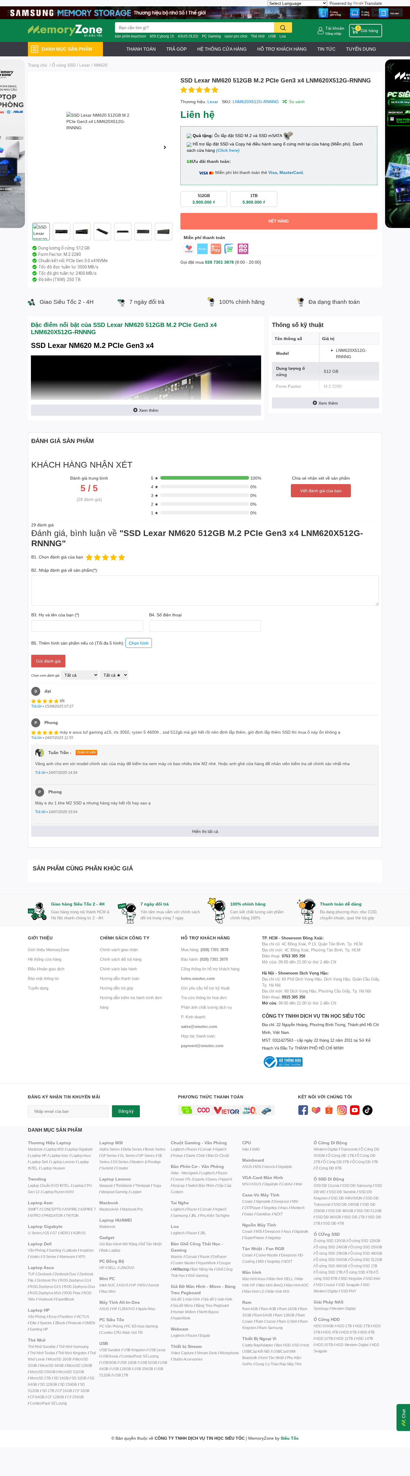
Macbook (35, 1149)
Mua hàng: (204, 949)
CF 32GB (82, 1390)
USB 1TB (120, 1375)
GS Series (120, 1162)
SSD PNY (348, 1291)
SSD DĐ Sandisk (342, 1192)
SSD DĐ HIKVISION (346, 1198)
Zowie (190, 1155)
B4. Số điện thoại (165, 614)
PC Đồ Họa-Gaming (142, 1326)
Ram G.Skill (288, 1321)
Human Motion (184, 1312)
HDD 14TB (364, 1338)
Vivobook (45, 1299)
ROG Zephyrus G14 (75, 1280)
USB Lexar (156, 1350)
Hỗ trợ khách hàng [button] (205, 937)
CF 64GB (37, 1397)
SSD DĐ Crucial (326, 1185)
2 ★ (154, 504)
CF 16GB (64, 1390)
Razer (192, 1149)
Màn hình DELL (280, 1279)
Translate (373, 3)
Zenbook (45, 1274)
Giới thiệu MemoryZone (48, 949)
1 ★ (154, 512)
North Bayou (209, 1312)
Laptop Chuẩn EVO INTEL (49, 1185)
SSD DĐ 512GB (369, 1210)
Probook (75, 1323)
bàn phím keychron (130, 36)
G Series (49, 1256)
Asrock (153, 1285)
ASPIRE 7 (88, 1209)
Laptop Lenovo (63, 1162)
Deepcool (281, 1201)
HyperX (221, 1149)
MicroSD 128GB (79, 1365)
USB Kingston (134, 1350)
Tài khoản (334, 28)
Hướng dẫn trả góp (116, 988)
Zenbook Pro (47, 1280)
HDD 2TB (362, 1326)
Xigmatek (263, 1201)
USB (272, 36)
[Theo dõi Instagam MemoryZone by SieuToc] (342, 1110)
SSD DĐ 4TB (333, 1223)
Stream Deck (207, 1353)
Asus (284, 1207)
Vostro (35, 1256)
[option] (102, 147)
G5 (46, 1233)
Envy (52, 1316)
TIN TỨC (326, 49)
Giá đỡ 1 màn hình (185, 1299)
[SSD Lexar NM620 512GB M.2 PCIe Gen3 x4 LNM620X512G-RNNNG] (102, 147)
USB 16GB (128, 1362)
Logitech (177, 1149)
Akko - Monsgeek (184, 1173)
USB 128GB (121, 1369)
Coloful (287, 1184)
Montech (298, 1207)
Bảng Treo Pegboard (212, 1305)
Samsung (180, 1215)
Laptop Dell (39, 1162)
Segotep (270, 1207)
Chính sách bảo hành (118, 968)
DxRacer (220, 1256)
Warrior (176, 1256)
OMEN (89, 1323)
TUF (31, 1274)
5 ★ (154, 478)
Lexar (212, 101)
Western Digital (326, 1149)
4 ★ (154, 486)
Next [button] (165, 147)
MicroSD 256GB (42, 1372)
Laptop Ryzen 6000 (58, 1192)
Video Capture (182, 1353)
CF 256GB (75, 1397)
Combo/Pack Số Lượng (48, 1403)
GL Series (127, 1155)
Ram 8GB (268, 1309)
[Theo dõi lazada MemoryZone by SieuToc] (316, 1110)
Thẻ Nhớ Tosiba (42, 1353)
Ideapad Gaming (114, 1192)
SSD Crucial (325, 1285)
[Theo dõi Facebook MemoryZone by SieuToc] (303, 1110)
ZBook (60, 1323)
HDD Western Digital (352, 1345)
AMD (256, 1149)
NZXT (278, 1214)
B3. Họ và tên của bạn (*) (55, 614)
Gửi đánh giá (48, 660)
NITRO (35, 1215)
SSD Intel (372, 1278)
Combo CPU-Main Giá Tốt (122, 1332)
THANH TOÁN (141, 49)
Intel (245, 1149)
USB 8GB (108, 1362)
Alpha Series (109, 1149)
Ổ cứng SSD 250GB (366, 1247)
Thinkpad (142, 1185)
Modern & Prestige (146, 1162)
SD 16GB (61, 1378)
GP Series (146, 1155)
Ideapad (106, 1185)
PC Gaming (211, 36)
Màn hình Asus (253, 1279)
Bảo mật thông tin (43, 978)
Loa (282, 36)
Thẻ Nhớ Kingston (72, 1353)
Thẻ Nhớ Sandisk (42, 1346)
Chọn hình (139, 642)
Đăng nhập (333, 33)
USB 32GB (148, 1362)
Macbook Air (109, 1209)
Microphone (229, 1353)
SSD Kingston (351, 1278)
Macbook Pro (132, 1209)
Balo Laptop (110, 1250)
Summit (107, 1168)
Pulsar (178, 1155)
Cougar (225, 1263)
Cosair (247, 1201)
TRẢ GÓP (176, 49)
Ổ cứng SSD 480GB (366, 1253)
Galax (248, 1214)
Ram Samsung (271, 1327)
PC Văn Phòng (111, 1326)
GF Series (109, 1155)
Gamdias (263, 1214)
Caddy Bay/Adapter (257, 1345)
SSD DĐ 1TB (354, 1217)
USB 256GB (143, 1369)
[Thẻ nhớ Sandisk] (205, 12)
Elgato (205, 1335)
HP (101, 1267)
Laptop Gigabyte (80, 1149)
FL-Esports (195, 1179)
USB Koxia (109, 1356)
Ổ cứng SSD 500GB (331, 1259)
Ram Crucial (266, 1321)
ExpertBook (65, 1299)
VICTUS (82, 1316)
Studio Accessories (187, 1359)
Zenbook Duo (65, 1274)
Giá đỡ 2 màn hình (218, 1299)
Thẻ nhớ (258, 36)
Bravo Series (155, 1149)
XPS (81, 1256)
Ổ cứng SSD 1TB (363, 1266)
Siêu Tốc (290, 1438)
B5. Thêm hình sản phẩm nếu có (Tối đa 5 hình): (90, 642)
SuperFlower (254, 1237)
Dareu (212, 1179)
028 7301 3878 (219, 262)
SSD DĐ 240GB (346, 1204)
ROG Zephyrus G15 (45, 1286)
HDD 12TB (344, 1338)
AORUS (79, 1233)
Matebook (107, 1226)
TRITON (72, 1215)
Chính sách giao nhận (119, 949)
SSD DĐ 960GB (328, 1217)
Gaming (55, 1250)
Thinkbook (124, 1185)
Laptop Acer (59, 1155)
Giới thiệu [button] (40, 937)
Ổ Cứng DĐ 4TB (365, 1162)
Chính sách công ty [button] (124, 937)
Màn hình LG (254, 1291)
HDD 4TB (330, 1332)
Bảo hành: (204, 959)
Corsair (206, 1149)
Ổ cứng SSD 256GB (331, 1253)
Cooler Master (184, 1263)
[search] (283, 27)
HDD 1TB (344, 1326)
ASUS (123, 1285)
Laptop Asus (81, 1155)
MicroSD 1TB (40, 1378)
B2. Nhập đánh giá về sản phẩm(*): (64, 570)
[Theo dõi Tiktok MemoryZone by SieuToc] (367, 1110)
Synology (321, 1308)
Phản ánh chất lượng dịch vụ (206, 1007)
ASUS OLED (188, 36)
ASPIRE (70, 1209)
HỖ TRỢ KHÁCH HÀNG (282, 49)
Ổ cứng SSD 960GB (331, 1266)
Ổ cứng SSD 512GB (366, 1259)
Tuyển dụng (38, 988)
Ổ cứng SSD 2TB (328, 1272)
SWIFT (33, 1209)
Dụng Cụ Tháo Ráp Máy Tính (278, 1364)
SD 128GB (48, 1384)
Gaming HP (39, 1329)
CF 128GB (55, 1397)
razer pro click (236, 36)
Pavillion (66, 1316)
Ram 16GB (288, 1309)
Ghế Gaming (198, 1275)
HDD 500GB (323, 1326)
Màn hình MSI (278, 1291)
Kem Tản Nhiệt (272, 1357)
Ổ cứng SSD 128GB (364, 1240)
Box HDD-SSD (288, 1345)
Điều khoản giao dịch (46, 968)
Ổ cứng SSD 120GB (329, 1240)
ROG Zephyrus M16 (45, 1293)
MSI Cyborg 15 (162, 36)
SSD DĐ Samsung (357, 1185)
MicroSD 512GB (71, 1372)
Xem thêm (148, 410)
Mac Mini (108, 1291)
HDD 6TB (349, 1332)
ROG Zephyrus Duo (79, 1286)
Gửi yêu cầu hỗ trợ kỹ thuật (205, 988)
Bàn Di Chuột (218, 1155)
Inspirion (86, 1250)
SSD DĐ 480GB (340, 1210)
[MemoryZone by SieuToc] (65, 31)
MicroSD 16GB (59, 1359)
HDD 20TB (324, 1345)
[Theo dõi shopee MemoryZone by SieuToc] (329, 1110)
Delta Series (132, 1149)
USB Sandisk (109, 1350)
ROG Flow (72, 1293)
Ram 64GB (263, 1315)
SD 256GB (68, 1384)
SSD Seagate (349, 1285)
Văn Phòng (37, 1250)
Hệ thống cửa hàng (44, 959)
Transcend (349, 1149)
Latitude (70, 1250)
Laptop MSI (55, 1149)
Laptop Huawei (53, 1168)
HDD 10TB (324, 1338)
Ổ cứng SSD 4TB (358, 1272)
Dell (201, 1155)
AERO (65, 1233)
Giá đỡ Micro (183, 1305)
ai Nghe (223, 1215)
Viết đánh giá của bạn (321, 490)
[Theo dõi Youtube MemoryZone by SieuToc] (355, 1110)
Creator (122, 1168)
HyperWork (207, 1263)
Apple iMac (146, 1309)
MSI (142, 1285)
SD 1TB (48, 1390)
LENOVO (126, 1267)
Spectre (46, 1323)
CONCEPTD (51, 1209)
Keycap (179, 1185)
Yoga (157, 1185)
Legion (136, 1192)
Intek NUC (107, 1285)
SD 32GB (78, 1378)
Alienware (67, 1256)
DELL (111, 1267)
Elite (33, 1323)
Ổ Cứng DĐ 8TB (328, 1168)
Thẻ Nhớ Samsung (74, 1346)
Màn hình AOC (297, 1285)
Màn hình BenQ (270, 1285)
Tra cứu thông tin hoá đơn (204, 997)
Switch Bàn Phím (201, 1185)
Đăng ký (126, 1111)
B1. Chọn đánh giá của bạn (57, 556)
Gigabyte (285, 1166)
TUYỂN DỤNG (361, 49)
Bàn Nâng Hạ (202, 1269)
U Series (34, 1233)
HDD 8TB (367, 1332)
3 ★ (154, 495)
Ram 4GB (250, 1309)
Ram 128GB (284, 1315)
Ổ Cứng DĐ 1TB (341, 1155)
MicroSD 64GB (52, 1365)
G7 (54, 1233)
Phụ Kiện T (208, 1215)
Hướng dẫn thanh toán (119, 978)
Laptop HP (38, 1155)
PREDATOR (53, 1215)
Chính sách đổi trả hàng (120, 959)
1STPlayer (252, 1207)
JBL (194, 1215)
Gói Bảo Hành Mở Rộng (118, 1244)
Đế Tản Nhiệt (150, 1244)
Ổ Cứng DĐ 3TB (336, 1162)
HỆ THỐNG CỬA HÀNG (222, 49)
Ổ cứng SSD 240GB (331, 1247)
